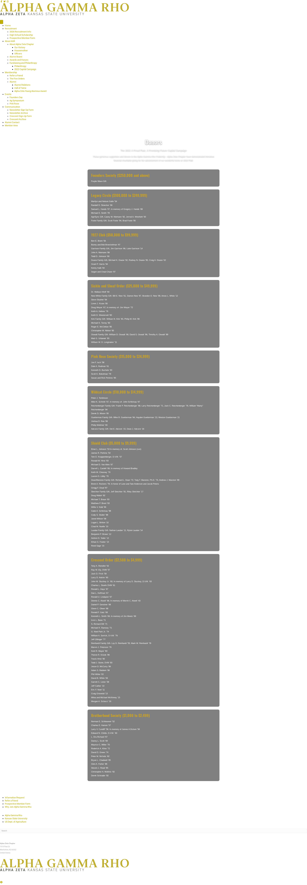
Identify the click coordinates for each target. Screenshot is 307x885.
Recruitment (11, 28)
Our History (19, 47)
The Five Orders (17, 78)
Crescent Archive (18, 119)
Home (8, 25)
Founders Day (16, 97)
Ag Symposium (17, 100)
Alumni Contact (12, 122)
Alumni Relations (22, 85)
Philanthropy (20, 66)
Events (8, 94)
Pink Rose (14, 103)
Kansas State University (16, 818)
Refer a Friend (16, 75)
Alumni (13, 81)
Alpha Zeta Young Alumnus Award (30, 91)
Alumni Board (16, 56)
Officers (18, 53)
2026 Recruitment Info (20, 31)
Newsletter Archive (19, 113)
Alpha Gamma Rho (13, 815)
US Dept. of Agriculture (15, 821)
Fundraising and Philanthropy (23, 63)
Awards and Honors (19, 60)
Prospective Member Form (22, 38)
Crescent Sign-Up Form (21, 116)
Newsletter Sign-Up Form (22, 110)
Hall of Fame (20, 88)
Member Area (11, 125)
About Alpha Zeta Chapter (22, 44)
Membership (11, 72)
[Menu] (1, 22)
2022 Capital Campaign (25, 69)
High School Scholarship (21, 35)
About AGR (10, 41)
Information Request (14, 797)
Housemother (21, 50)
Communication (12, 107)
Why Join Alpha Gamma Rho (18, 807)
